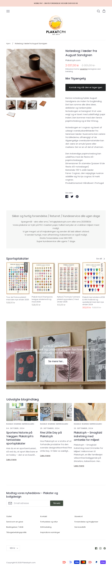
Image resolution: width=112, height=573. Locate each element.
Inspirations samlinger (50, 532)
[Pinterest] (103, 548)
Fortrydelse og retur (49, 521)
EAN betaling (45, 527)
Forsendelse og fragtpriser (86, 521)
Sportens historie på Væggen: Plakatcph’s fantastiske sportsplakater (19, 438)
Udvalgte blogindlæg (22, 399)
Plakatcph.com (73, 60)
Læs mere (11, 459)
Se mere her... (56, 361)
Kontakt (43, 516)
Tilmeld (56, 503)
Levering (83, 69)
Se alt (99, 258)
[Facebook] (95, 548)
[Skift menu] (8, 11)
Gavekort (78, 516)
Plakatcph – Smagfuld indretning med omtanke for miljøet (88, 436)
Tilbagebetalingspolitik (16, 532)
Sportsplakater (17, 258)
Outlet (9, 516)
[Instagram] (99, 548)
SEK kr (12, 548)
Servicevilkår (80, 527)
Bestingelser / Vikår (14, 527)
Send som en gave (14, 521)
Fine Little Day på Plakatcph (51, 434)
